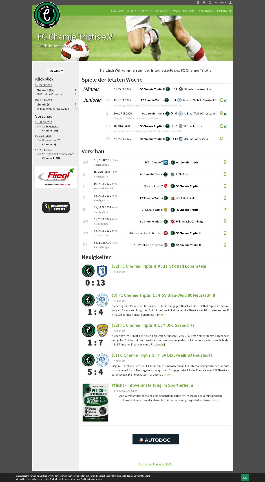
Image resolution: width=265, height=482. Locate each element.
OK (245, 477)
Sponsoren (189, 10)
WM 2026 (219, 2)
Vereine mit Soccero (155, 456)
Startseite (117, 10)
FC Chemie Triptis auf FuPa (155, 464)
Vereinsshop (206, 10)
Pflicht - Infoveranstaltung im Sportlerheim (152, 385)
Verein (130, 10)
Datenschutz (146, 475)
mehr (161, 314)
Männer (144, 10)
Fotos (176, 10)
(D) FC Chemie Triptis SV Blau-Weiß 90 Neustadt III (163, 295)
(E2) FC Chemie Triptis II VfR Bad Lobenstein (159, 266)
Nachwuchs (161, 10)
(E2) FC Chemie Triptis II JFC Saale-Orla (153, 325)
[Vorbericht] (225, 162)
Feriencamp (224, 10)
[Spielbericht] (221, 100)
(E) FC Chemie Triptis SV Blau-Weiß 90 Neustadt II (163, 355)
